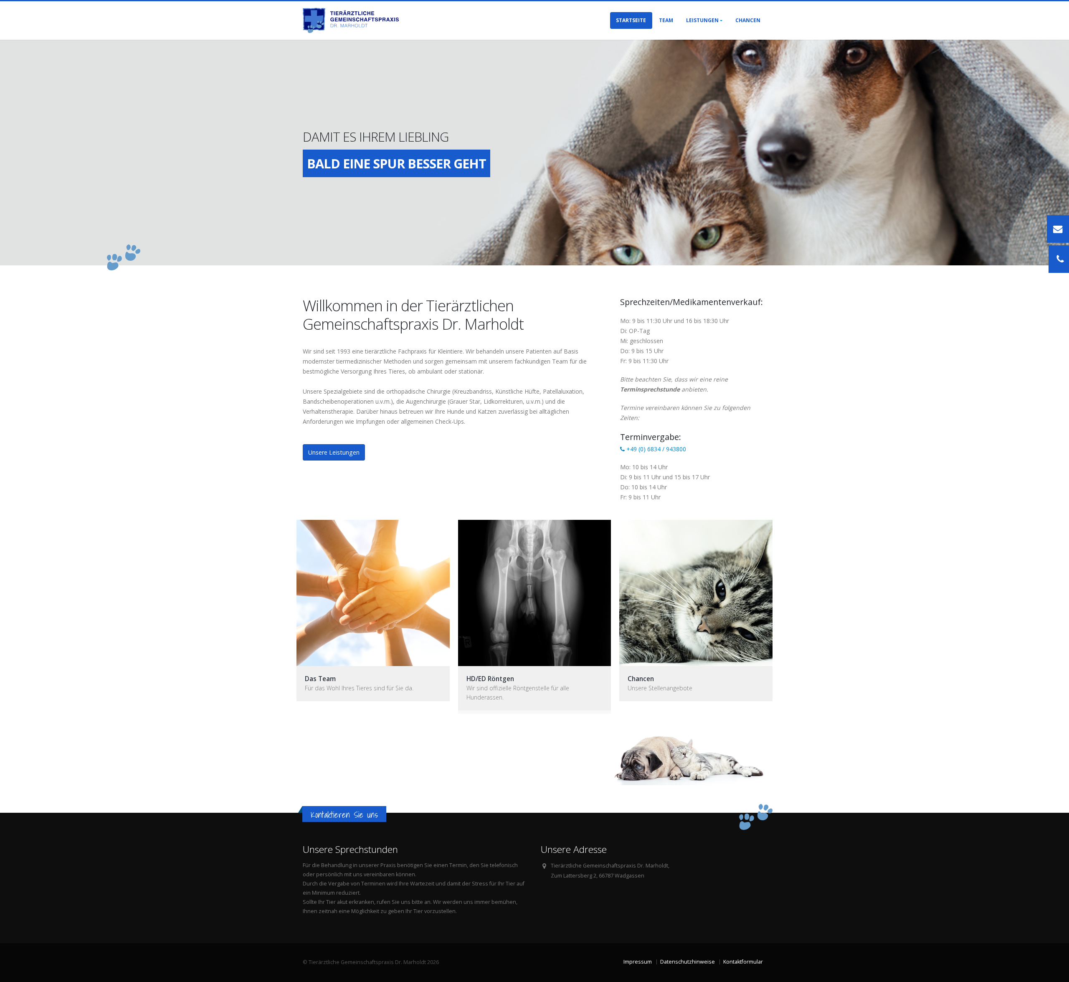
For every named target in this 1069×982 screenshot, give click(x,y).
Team (666, 20)
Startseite (631, 20)
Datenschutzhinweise (687, 961)
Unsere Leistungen (334, 452)
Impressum (637, 961)
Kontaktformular (743, 961)
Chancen (747, 20)
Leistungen (702, 20)
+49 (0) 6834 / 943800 (655, 449)
